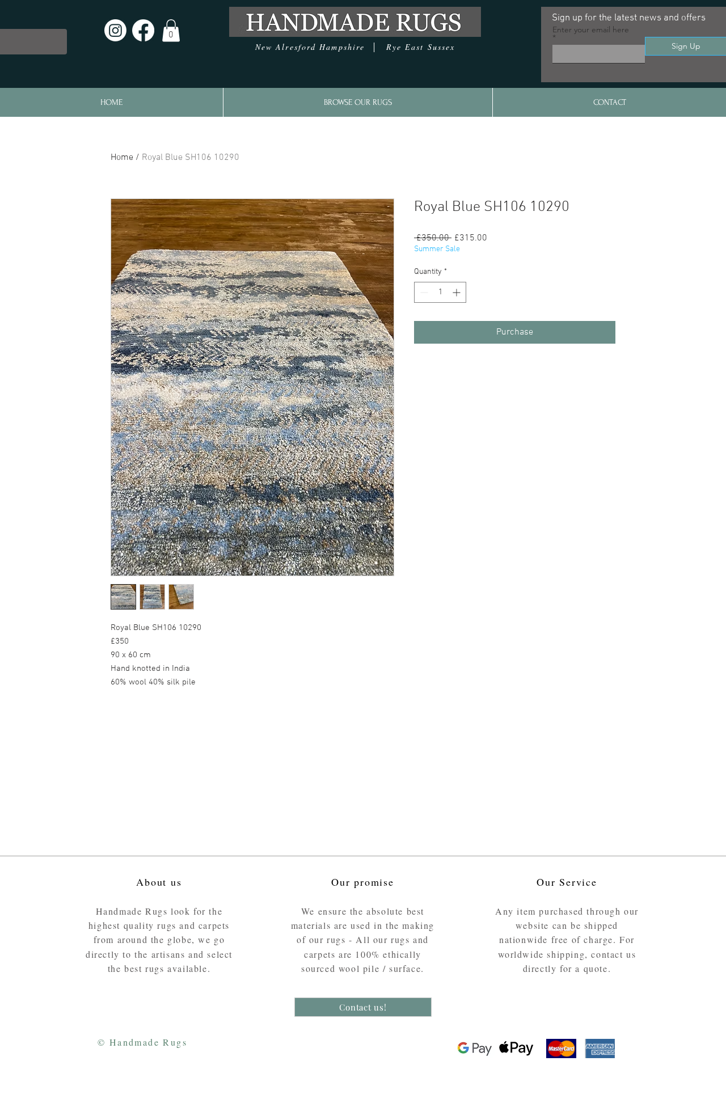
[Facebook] (143, 30)
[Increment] (457, 292)
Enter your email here (590, 30)
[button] (171, 30)
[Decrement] (423, 292)
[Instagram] (115, 30)
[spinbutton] (440, 292)
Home (122, 157)
